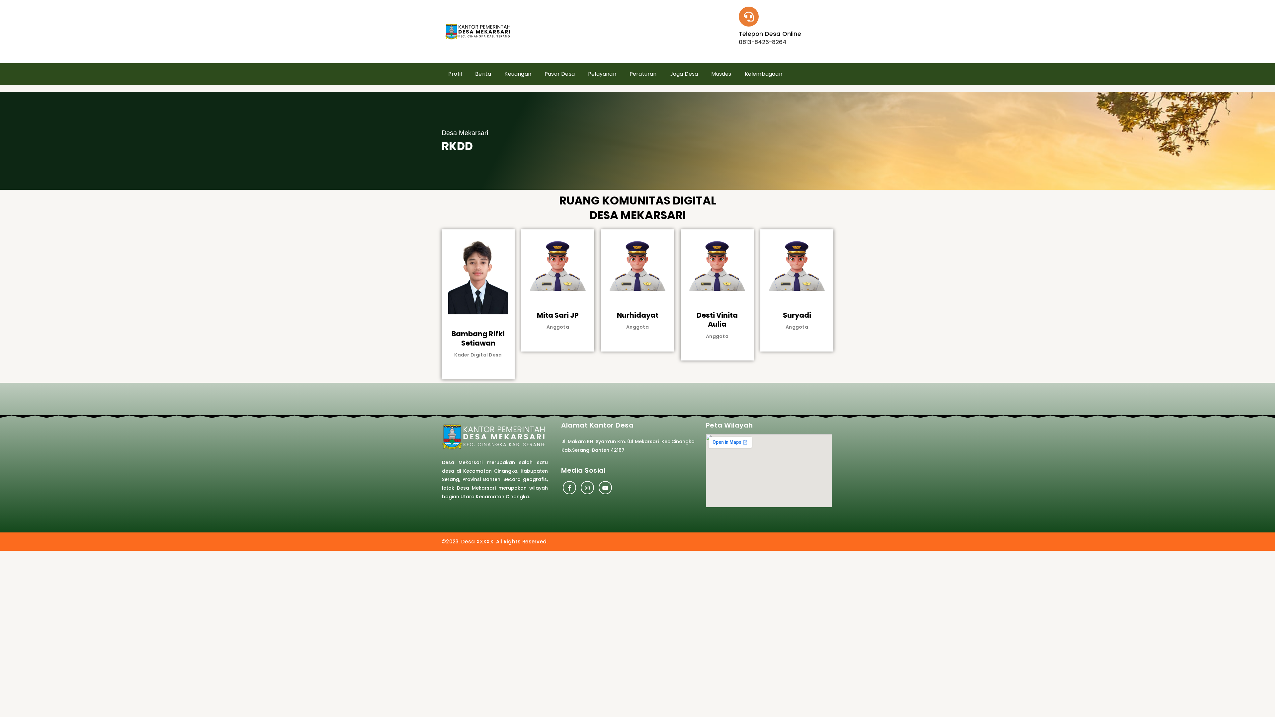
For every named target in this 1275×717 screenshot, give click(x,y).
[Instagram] (587, 487)
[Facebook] (569, 487)
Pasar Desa (560, 74)
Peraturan (643, 74)
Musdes (721, 74)
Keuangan (517, 74)
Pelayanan (602, 74)
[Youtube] (605, 487)
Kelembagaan (763, 74)
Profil (455, 74)
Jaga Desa (684, 74)
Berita (483, 74)
